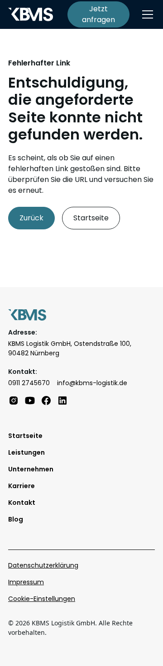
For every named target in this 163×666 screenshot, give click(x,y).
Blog (15, 519)
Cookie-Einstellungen (41, 598)
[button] (146, 14)
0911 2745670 (29, 382)
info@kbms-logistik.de (92, 382)
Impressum (26, 582)
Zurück (31, 218)
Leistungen (26, 452)
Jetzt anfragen (98, 14)
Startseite (91, 218)
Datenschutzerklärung (43, 565)
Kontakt (21, 502)
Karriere (21, 485)
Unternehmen (30, 469)
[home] (30, 14)
